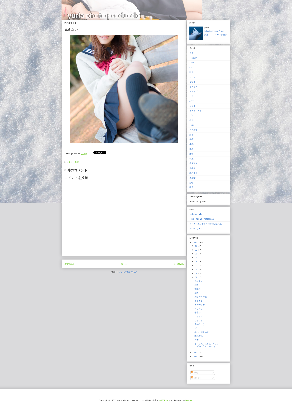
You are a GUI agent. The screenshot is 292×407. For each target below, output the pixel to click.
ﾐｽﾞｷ (191, 115)
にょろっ (198, 316)
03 (196, 273)
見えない (198, 281)
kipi (191, 72)
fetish (71, 162)
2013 (195, 242)
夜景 (191, 187)
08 (196, 254)
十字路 (197, 312)
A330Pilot (163, 400)
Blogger (188, 400)
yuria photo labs (196, 214)
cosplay (193, 58)
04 (196, 269)
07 (196, 257)
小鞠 (191, 144)
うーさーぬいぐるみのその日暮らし (205, 224)
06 (196, 262)
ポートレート (195, 110)
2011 (195, 356)
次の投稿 (69, 264)
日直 (196, 340)
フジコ (192, 106)
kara (191, 67)
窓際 (196, 285)
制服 (77, 162)
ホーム (124, 264)
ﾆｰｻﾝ (191, 101)
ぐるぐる (198, 320)
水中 (191, 154)
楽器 (191, 134)
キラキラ (198, 301)
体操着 (192, 168)
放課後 (197, 289)
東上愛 (192, 178)
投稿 (195, 372)
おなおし (198, 308)
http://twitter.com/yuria (214, 31)
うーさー (193, 86)
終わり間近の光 (201, 332)
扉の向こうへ (200, 324)
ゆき (191, 120)
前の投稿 (179, 264)
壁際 (196, 293)
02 (196, 277)
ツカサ (192, 96)
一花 (191, 125)
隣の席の (198, 336)
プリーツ (198, 328)
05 (196, 265)
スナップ (193, 91)
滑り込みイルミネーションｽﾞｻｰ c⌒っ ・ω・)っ (206, 345)
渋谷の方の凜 (200, 296)
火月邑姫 (193, 130)
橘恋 (191, 139)
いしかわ (193, 77)
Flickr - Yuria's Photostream (201, 219)
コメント (197, 378)
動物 (191, 182)
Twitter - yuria (195, 228)
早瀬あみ (193, 163)
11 (196, 246)
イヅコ (192, 82)
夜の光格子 (199, 304)
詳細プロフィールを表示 (215, 34)
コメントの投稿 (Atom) (126, 272)
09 (196, 250)
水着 (191, 149)
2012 (195, 352)
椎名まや (193, 173)
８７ (191, 53)
